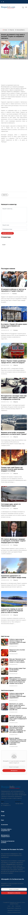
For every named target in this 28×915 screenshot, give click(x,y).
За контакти (4, 824)
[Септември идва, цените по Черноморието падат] (14, 494)
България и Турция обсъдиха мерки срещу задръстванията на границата (14, 325)
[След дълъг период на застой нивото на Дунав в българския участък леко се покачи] (14, 599)
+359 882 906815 (19, 803)
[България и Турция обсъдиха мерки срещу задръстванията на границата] (14, 314)
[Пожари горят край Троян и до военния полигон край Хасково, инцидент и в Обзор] (14, 457)
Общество (16, 58)
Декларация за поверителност (14, 910)
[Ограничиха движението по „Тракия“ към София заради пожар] (14, 565)
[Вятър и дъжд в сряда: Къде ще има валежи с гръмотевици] (4, 671)
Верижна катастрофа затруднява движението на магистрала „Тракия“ (14, 433)
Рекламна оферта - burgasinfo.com (14, 908)
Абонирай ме (14, 770)
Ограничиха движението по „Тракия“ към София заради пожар (13, 576)
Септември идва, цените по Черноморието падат (11, 505)
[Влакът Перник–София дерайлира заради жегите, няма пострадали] (14, 351)
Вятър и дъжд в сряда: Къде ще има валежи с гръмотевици (17, 670)
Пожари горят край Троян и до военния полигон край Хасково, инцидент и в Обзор (12, 469)
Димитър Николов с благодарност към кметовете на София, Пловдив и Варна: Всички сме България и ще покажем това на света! (17, 680)
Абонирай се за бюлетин (14, 892)
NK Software (15, 903)
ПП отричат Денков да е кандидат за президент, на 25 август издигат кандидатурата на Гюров (13, 540)
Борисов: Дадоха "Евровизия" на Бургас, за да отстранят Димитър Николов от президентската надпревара (17, 741)
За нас (3, 815)
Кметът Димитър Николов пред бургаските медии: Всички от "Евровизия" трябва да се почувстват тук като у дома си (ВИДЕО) (17, 729)
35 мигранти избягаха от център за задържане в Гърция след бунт (13, 290)
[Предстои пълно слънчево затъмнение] (4, 652)
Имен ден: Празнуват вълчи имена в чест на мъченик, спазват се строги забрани (17, 660)
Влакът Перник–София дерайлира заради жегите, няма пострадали (13, 361)
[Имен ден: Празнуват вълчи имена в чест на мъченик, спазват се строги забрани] (4, 662)
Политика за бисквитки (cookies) (14, 912)
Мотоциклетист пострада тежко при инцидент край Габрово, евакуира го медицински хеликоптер (14, 397)
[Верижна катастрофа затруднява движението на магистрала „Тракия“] (14, 422)
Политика (15, 293)
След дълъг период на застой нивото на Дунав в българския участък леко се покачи (12, 610)
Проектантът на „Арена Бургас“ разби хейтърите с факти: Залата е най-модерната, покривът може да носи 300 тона (18, 706)
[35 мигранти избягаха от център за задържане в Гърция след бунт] (14, 279)
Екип (2, 820)
